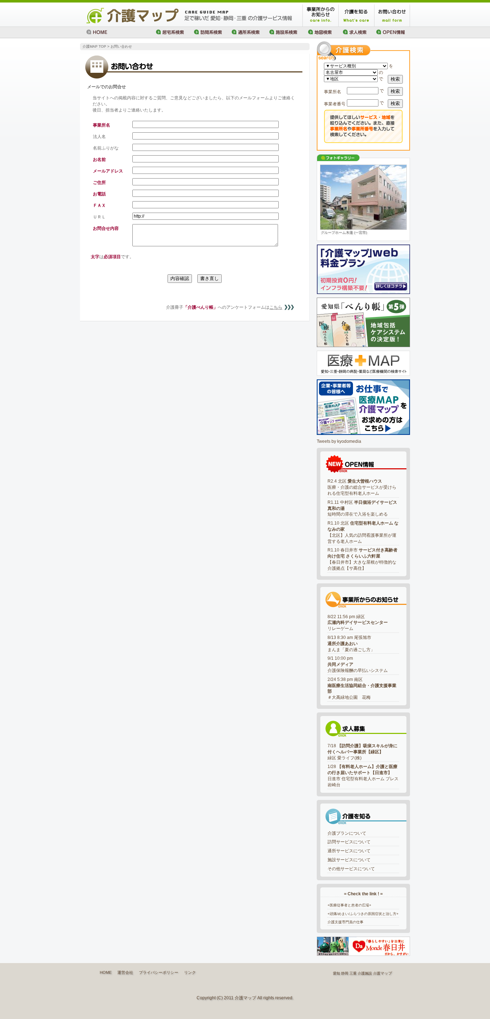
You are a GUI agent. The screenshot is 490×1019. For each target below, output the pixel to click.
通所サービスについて (349, 850)
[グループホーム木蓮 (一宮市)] (363, 197)
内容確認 (179, 278)
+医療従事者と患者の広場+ (349, 905)
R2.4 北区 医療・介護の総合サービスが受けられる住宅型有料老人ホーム (362, 487)
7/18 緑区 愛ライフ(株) (362, 751)
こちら (275, 307)
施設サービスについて (349, 859)
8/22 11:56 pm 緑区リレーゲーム (358, 622)
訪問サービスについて (349, 841)
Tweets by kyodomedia (339, 441)
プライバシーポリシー (158, 972)
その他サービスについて (351, 868)
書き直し (209, 278)
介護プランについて (347, 833)
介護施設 (365, 973)
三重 (353, 973)
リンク (190, 972)
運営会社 (125, 972)
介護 (376, 973)
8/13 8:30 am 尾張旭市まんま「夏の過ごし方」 (351, 643)
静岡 (344, 973)
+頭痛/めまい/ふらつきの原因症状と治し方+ (363, 914)
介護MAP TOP (94, 46)
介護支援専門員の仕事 (345, 922)
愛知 (336, 973)
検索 (395, 79)
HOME (106, 972)
